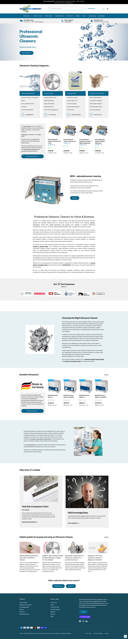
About (52, 605)
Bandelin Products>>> (32, 410)
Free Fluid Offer (55, 607)
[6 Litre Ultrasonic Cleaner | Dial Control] (70, 130)
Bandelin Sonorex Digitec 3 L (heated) (100, 396)
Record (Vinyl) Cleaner (27, 109)
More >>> (41, 21)
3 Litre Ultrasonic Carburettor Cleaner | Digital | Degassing (85, 141)
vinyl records (66, 224)
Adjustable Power (48, 106)
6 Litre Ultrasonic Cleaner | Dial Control (70, 140)
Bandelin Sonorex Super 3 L (53, 396)
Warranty (22, 611)
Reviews (53, 611)
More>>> (64, 286)
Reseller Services (24, 614)
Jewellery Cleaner (72, 103)
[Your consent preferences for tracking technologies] (125, 636)
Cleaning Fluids (59, 16)
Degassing (24, 134)
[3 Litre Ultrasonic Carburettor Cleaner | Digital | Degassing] (86, 130)
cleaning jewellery (31, 444)
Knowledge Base (24, 607)
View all (106, 374)
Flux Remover (70, 109)
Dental (23, 100)
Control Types (48, 16)
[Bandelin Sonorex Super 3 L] (54, 386)
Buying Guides (92, 16)
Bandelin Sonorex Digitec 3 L (84, 396)
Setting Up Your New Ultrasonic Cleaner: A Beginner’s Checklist (95, 558)
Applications (26, 16)
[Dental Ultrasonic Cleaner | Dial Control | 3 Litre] (54, 130)
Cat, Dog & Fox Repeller (96, 100)
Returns (22, 609)
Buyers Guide (23, 602)
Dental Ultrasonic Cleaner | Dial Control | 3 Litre (54, 141)
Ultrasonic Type (37, 16)
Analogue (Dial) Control (50, 97)
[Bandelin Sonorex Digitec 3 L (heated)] (101, 386)
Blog (52, 616)
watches (77, 224)
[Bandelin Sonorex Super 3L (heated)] (70, 386)
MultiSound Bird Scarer (96, 106)
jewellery (92, 222)
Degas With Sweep (49, 103)
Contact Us (54, 602)
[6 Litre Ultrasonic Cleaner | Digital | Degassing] (101, 130)
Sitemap (106, 633)
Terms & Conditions (98, 633)
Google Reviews (58, 586)
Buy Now (74, 198)
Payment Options (55, 609)
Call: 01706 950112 (26, 52)
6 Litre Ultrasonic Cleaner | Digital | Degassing (100, 141)
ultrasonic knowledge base (31, 149)
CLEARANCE (101, 16)
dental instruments (55, 224)
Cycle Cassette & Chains (27, 103)
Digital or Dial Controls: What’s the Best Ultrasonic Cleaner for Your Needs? (52, 558)
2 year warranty (26, 126)
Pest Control (69, 16)
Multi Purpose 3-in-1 (72, 100)
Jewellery (24, 106)
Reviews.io (70, 586)
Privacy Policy (88, 633)
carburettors (36, 224)
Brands (78, 16)
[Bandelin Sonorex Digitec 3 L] (86, 386)
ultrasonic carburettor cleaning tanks (41, 439)
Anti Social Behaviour (95, 109)
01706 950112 (67, 21)
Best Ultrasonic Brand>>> (32, 156)
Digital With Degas (49, 100)
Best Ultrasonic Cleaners (32, 633)
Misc (84, 16)
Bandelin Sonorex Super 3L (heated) (69, 396)
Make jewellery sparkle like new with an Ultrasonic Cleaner (29, 558)
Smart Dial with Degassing (51, 109)
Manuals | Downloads (25, 605)
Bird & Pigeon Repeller (96, 103)
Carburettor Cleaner (72, 97)
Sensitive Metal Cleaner (73, 106)
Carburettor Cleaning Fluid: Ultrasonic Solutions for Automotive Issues (74, 558)
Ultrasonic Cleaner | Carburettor (29, 97)
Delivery (53, 614)
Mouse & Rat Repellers (96, 97)
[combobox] (66, 8)
